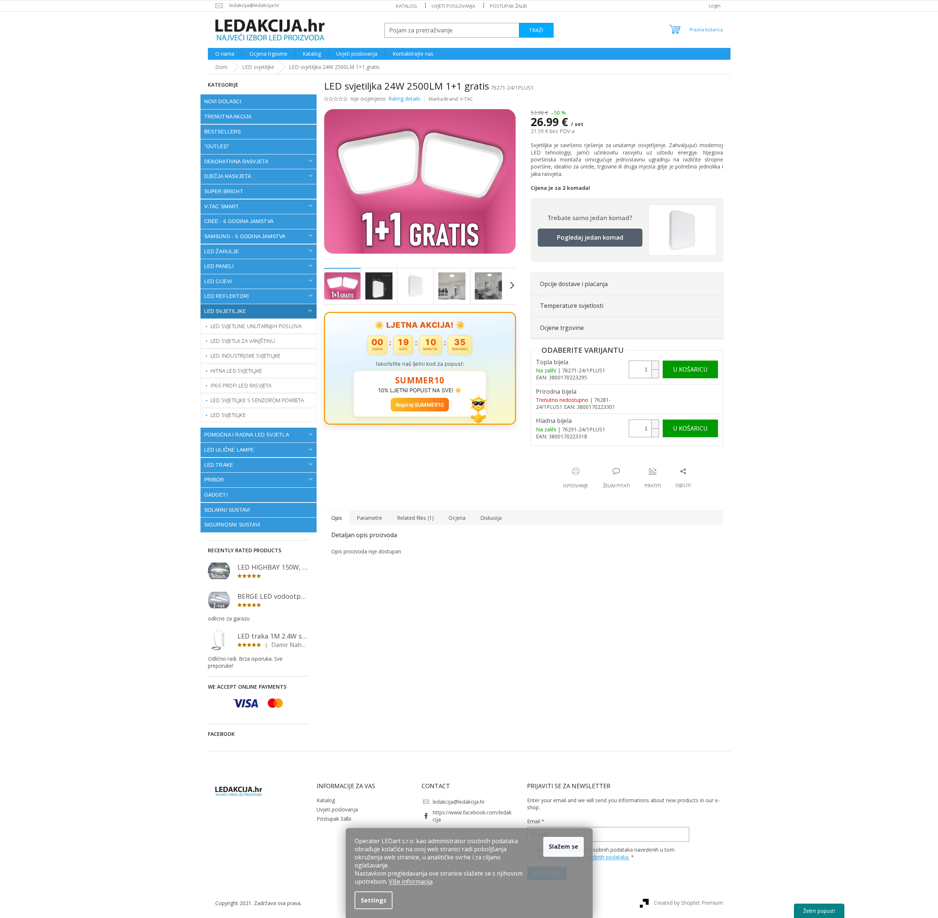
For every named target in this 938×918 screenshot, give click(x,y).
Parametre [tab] (369, 517)
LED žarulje (221, 251)
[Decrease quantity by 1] (655, 373)
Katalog (406, 6)
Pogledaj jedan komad (590, 237)
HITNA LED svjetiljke (236, 370)
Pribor (214, 480)
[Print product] (576, 478)
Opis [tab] (336, 517)
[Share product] (683, 478)
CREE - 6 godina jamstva (239, 221)
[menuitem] (225, 54)
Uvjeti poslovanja (453, 6)
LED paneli (219, 266)
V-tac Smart (221, 206)
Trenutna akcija (228, 116)
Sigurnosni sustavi (232, 525)
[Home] (221, 67)
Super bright (223, 191)
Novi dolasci (222, 101)
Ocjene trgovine (562, 328)
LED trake (218, 465)
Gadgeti (216, 495)
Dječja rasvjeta (227, 176)
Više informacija (411, 881)
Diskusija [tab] (491, 517)
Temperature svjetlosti (571, 306)
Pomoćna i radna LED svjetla (246, 435)
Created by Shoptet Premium (688, 902)
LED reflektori (226, 296)
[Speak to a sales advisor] (616, 478)
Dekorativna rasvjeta (236, 161)
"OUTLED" (217, 146)
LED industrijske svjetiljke (245, 355)
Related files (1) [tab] (415, 517)
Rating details (404, 98)
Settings (373, 900)
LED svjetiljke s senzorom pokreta (257, 400)
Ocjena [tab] (457, 517)
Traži (536, 30)
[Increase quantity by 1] (655, 365)
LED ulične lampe (229, 450)
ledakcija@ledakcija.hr (459, 801)
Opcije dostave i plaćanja (574, 284)
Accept (563, 847)
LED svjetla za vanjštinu (242, 340)
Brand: (458, 98)
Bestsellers (222, 132)
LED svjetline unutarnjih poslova (255, 326)
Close (578, 463)
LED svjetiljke (225, 311)
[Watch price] (652, 478)
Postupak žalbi (508, 6)
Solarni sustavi (227, 510)
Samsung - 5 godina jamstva (245, 236)
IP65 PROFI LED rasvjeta (241, 385)
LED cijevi (218, 281)
